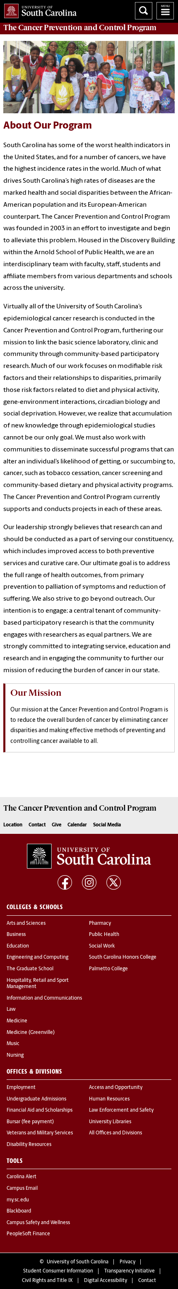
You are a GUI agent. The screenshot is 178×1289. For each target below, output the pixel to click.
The (79, 27)
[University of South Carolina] (89, 856)
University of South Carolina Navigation (165, 10)
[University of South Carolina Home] (38, 9)
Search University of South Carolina (143, 10)
